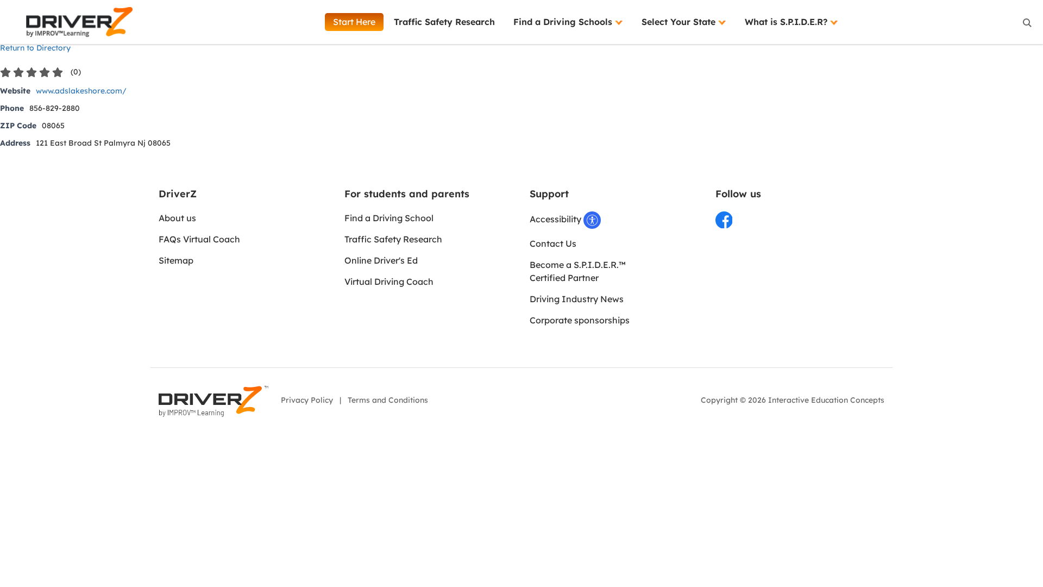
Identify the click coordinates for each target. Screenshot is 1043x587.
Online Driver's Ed (381, 260)
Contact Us (553, 243)
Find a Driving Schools (564, 21)
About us (177, 218)
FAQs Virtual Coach (199, 239)
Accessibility (556, 219)
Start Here (354, 21)
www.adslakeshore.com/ (81, 91)
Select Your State (680, 21)
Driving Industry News (577, 299)
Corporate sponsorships (580, 320)
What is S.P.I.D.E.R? (787, 21)
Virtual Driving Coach (388, 281)
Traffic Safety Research (444, 21)
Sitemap (176, 260)
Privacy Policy (307, 400)
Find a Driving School (388, 218)
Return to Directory (35, 48)
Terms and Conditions (388, 400)
